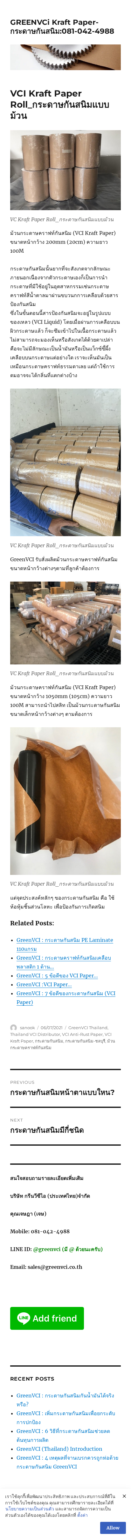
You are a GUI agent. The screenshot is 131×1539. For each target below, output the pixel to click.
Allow (113, 1528)
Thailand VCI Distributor (35, 1034)
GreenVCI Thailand (87, 1027)
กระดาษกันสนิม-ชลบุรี (85, 1040)
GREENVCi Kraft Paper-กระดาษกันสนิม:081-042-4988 (62, 27)
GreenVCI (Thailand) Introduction (59, 1449)
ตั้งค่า (82, 1515)
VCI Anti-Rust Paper (82, 1034)
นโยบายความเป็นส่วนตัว (29, 1509)
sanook (27, 1027)
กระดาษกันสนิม (49, 1040)
